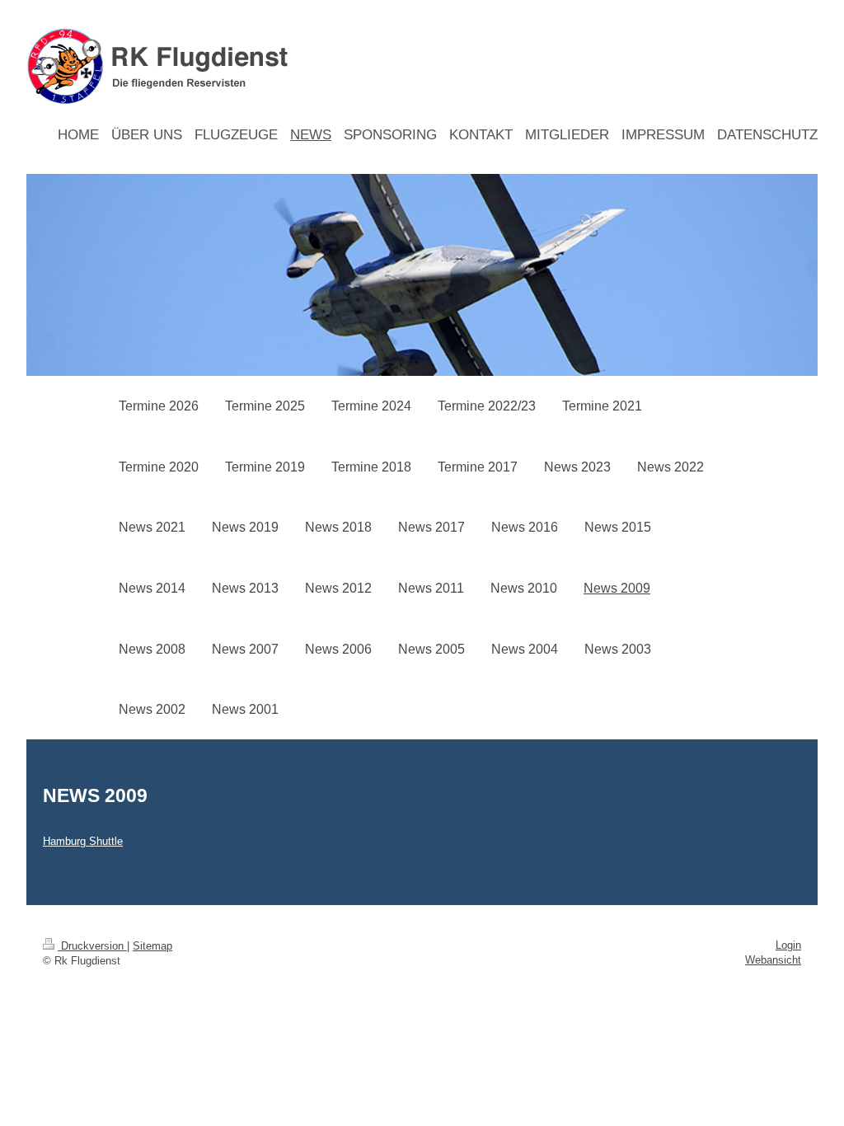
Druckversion (92, 946)
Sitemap (152, 946)
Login (788, 945)
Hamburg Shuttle (83, 841)
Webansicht (773, 960)
